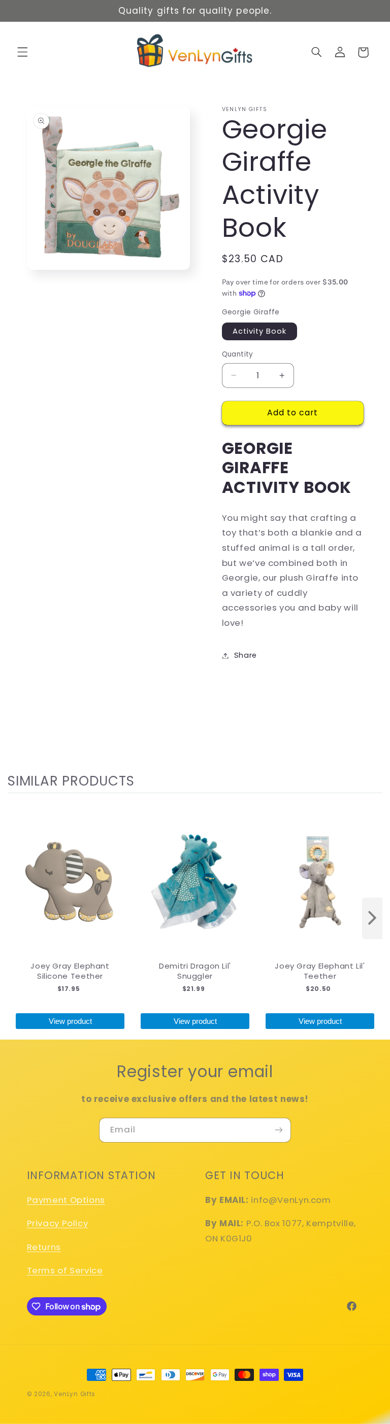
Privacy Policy (57, 1223)
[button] (22, 52)
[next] (372, 919)
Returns (44, 1247)
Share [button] (245, 655)
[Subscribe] (278, 1130)
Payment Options (66, 1200)
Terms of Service (65, 1270)
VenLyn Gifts (74, 1394)
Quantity (237, 354)
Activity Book (260, 331)
